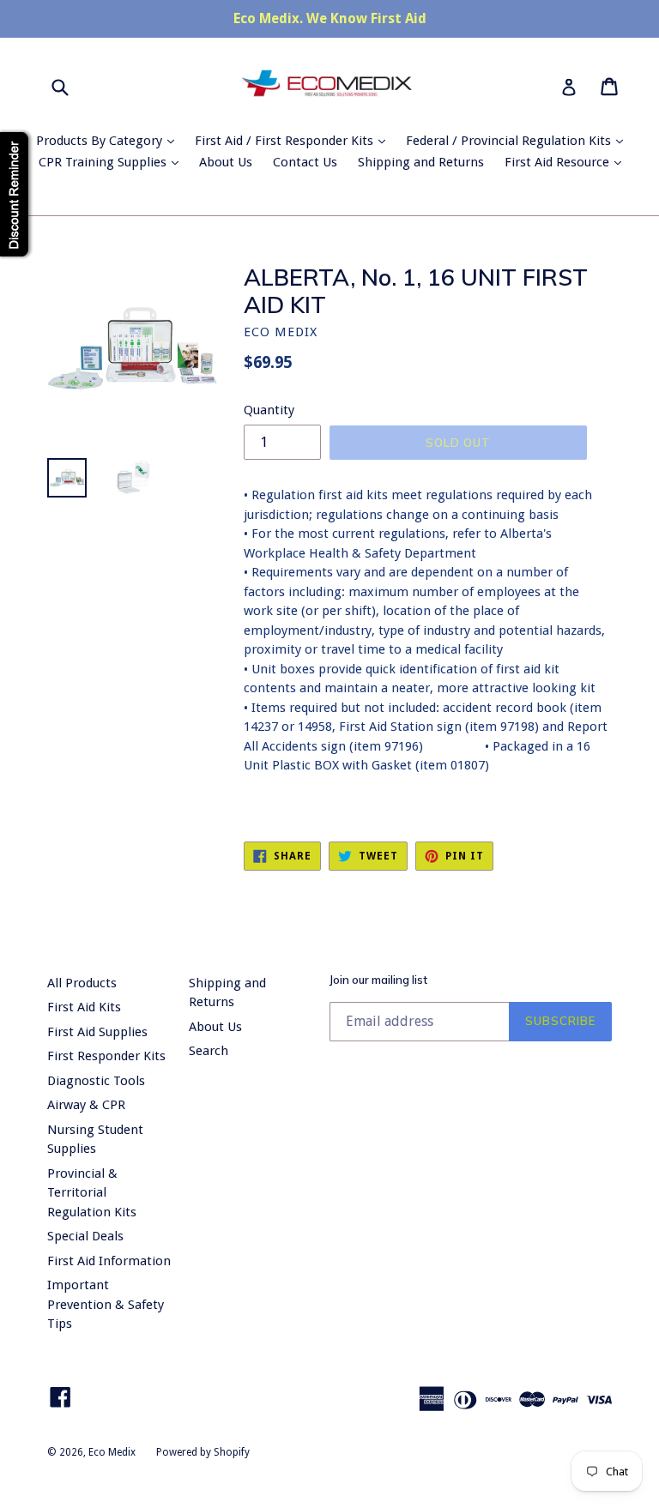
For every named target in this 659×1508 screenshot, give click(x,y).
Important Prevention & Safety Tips (105, 1304)
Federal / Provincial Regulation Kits (519, 140)
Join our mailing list (378, 980)
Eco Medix (112, 1452)
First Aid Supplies (97, 1032)
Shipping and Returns (421, 162)
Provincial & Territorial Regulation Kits (91, 1193)
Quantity (269, 410)
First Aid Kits (84, 1007)
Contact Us (305, 162)
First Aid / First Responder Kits (294, 140)
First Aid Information (109, 1261)
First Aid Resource (567, 162)
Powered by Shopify (203, 1452)
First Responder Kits (106, 1056)
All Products (82, 983)
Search (208, 1051)
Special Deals (85, 1236)
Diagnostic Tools (96, 1081)
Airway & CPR (86, 1105)
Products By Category (109, 140)
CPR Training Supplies (113, 162)
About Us (225, 162)
